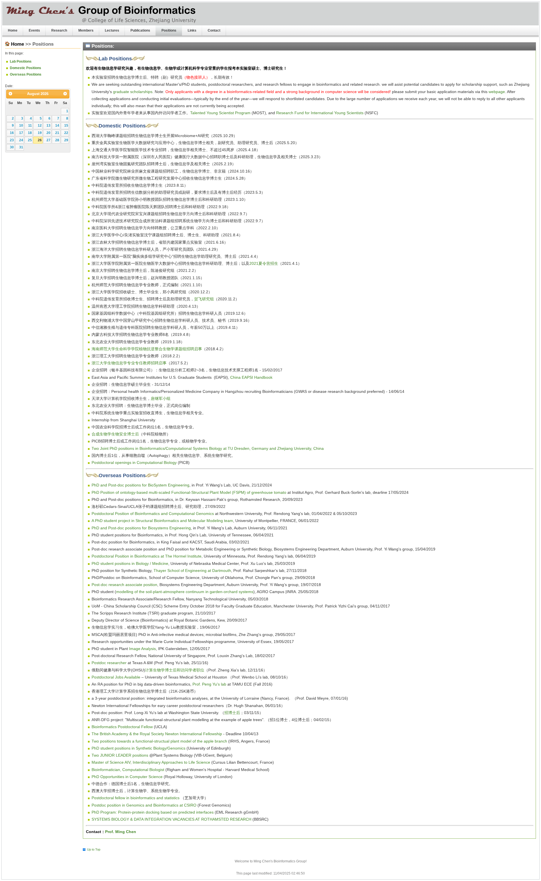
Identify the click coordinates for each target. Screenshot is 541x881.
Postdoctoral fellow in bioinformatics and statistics (135, 798)
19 (40, 133)
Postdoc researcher (109, 662)
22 (66, 133)
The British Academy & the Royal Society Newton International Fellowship (157, 734)
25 (30, 140)
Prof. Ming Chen (120, 831)
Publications (140, 30)
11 (30, 125)
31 (21, 147)
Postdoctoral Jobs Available (116, 677)
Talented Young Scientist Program (220, 113)
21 (57, 133)
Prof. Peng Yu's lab (209, 684)
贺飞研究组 (204, 299)
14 (57, 125)
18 (30, 133)
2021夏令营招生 (263, 263)
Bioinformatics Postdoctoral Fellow (122, 726)
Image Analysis (142, 648)
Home (12, 30)
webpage (497, 91)
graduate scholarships (132, 91)
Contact (214, 30)
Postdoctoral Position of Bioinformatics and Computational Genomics (153, 513)
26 (40, 140)
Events (34, 30)
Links (192, 30)
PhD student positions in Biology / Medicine (130, 563)
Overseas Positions (25, 74)
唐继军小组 (160, 398)
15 (66, 125)
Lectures (112, 30)
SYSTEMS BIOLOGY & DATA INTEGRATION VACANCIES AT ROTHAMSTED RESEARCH (171, 819)
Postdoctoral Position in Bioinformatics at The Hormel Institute (146, 556)
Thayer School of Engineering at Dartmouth (192, 570)
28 (57, 140)
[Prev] (10, 94)
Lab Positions (21, 61)
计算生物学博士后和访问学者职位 (174, 670)
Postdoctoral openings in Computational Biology (134, 462)
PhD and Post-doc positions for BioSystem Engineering (140, 485)
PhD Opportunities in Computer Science (127, 776)
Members (86, 30)
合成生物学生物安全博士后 (115, 434)
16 (12, 133)
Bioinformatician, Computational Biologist (128, 769)
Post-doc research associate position (124, 584)
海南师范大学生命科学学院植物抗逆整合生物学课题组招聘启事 (147, 349)
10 (21, 125)
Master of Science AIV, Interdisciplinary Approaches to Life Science (151, 762)
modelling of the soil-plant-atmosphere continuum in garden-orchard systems (184, 591)
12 (40, 125)
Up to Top (93, 849)
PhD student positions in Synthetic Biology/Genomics (138, 748)
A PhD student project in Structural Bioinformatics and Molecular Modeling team (162, 520)
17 (21, 133)
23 (12, 140)
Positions (168, 30)
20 (48, 133)
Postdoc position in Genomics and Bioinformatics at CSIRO (144, 805)
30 (12, 147)
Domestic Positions (25, 68)
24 (21, 140)
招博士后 (232, 712)
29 (66, 140)
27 (48, 140)
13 (48, 125)
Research (59, 30)
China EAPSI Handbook (251, 377)
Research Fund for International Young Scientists (319, 113)
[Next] (65, 94)
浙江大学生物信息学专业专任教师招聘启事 (129, 363)
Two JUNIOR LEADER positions (120, 755)
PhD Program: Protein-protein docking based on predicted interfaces (153, 812)
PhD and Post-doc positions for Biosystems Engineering (141, 528)
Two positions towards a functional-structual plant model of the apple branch (159, 741)
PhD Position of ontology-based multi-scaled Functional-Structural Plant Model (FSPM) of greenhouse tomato (189, 492)
